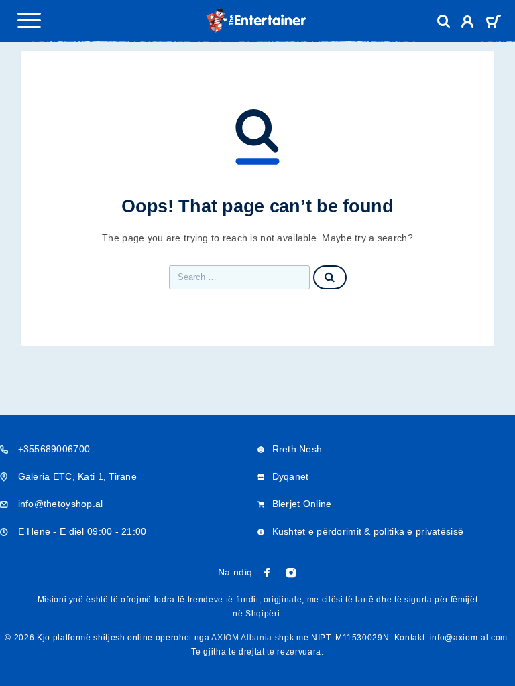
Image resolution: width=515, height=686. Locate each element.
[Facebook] (267, 573)
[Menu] (29, 20)
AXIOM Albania (241, 637)
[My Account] (467, 23)
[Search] (444, 22)
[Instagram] (291, 573)
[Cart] (493, 23)
